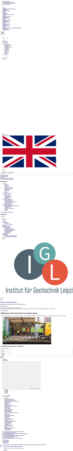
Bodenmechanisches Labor (9, 228)
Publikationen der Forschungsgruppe (11, 235)
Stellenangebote (7, 416)
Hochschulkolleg (7, 414)
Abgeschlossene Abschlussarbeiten (10, 236)
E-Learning (7, 420)
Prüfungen (6, 403)
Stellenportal (7, 417)
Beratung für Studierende (9, 419)
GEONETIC (7, 223)
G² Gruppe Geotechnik (9, 224)
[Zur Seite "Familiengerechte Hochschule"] (9, 432)
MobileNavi (5, 450)
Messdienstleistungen (8, 206)
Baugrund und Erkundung (9, 200)
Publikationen (7, 190)
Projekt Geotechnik (8, 195)
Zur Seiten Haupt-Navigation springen (9, 3)
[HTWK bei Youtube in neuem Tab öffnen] (5, 442)
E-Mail (2, 351)
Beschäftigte (7, 49)
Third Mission (7, 207)
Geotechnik (2, 177)
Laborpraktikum (7, 196)
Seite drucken (5, 359)
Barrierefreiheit (17, 446)
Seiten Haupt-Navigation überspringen (6, 179)
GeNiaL (6, 210)
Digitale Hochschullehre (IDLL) (10, 421)
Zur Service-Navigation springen (8, 2)
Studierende (7, 46)
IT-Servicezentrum (8, 411)
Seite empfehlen (5, 360)
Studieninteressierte (8, 45)
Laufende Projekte (8, 202)
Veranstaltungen (7, 189)
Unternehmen (7, 51)
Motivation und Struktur (9, 187)
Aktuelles (6, 184)
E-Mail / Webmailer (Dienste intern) (11, 405)
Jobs (5, 191)
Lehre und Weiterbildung (7, 193)
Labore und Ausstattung (9, 188)
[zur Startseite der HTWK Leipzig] (7, 178)
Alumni (6, 426)
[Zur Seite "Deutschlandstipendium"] (8, 434)
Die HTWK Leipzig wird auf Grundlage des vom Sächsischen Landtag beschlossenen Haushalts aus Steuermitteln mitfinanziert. (24, 444)
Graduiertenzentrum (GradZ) (9, 427)
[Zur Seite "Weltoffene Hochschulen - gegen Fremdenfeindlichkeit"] (14, 435)
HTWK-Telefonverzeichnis (9, 399)
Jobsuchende (7, 48)
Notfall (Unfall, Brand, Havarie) (10, 400)
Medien (6, 52)
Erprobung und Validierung (9, 208)
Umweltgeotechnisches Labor (10, 229)
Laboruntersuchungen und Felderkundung (12, 205)
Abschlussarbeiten (8, 197)
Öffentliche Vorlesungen (9, 424)
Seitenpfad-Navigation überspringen (6, 212)
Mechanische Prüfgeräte (9, 230)
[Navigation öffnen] (0, 35)
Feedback (6, 53)
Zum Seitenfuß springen (7, 4)
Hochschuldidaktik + (8, 422)
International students (8, 47)
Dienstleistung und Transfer (7, 204)
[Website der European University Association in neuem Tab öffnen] (13, 431)
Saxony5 (6, 209)
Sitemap (21, 446)
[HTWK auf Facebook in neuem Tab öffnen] (6, 441)
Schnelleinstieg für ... (6, 44)
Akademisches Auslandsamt (9, 415)
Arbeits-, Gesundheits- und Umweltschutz (12, 401)
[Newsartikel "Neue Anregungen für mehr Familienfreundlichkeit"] (15, 433)
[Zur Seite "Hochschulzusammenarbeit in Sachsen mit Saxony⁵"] (8, 437)
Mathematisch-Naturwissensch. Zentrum (11, 412)
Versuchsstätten (7, 232)
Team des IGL (7, 185)
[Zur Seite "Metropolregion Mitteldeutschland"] (10, 436)
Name (2, 349)
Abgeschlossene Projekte (9, 203)
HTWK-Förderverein (8, 428)
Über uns (6, 186)
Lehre (6, 194)
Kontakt (6, 192)
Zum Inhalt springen (6, 1)
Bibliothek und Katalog (9, 409)
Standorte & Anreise (8, 404)
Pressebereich (7, 406)
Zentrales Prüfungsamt (8, 410)
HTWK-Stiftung (7, 429)
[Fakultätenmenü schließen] (2, 33)
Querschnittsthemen (8, 199)
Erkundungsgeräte (8, 231)
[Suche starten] (11, 173)
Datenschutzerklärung (10, 446)
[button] (5, 40)
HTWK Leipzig (5, 42)
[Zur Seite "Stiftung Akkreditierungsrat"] (12, 438)
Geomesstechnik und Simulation (10, 201)
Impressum (5, 446)
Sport (6, 413)
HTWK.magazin (7, 407)
